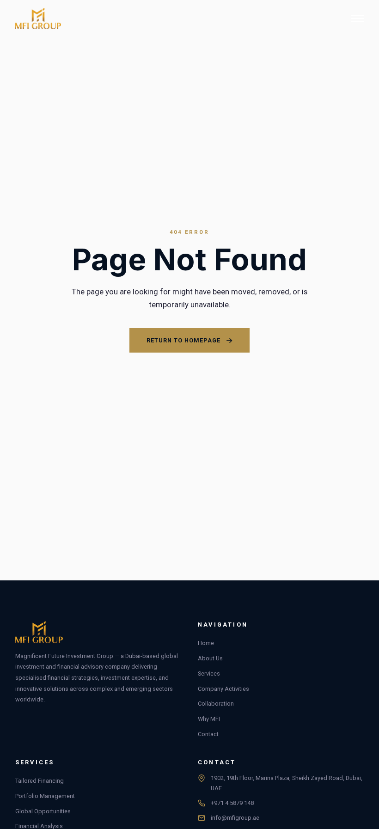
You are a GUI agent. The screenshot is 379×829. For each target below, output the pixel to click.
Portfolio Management (45, 795)
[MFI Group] (38, 18)
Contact (208, 734)
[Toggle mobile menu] (357, 18)
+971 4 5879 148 (232, 802)
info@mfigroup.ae (235, 817)
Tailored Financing (39, 780)
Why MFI (209, 718)
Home (206, 643)
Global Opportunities (43, 811)
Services (209, 673)
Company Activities (223, 688)
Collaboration (216, 703)
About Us (210, 658)
